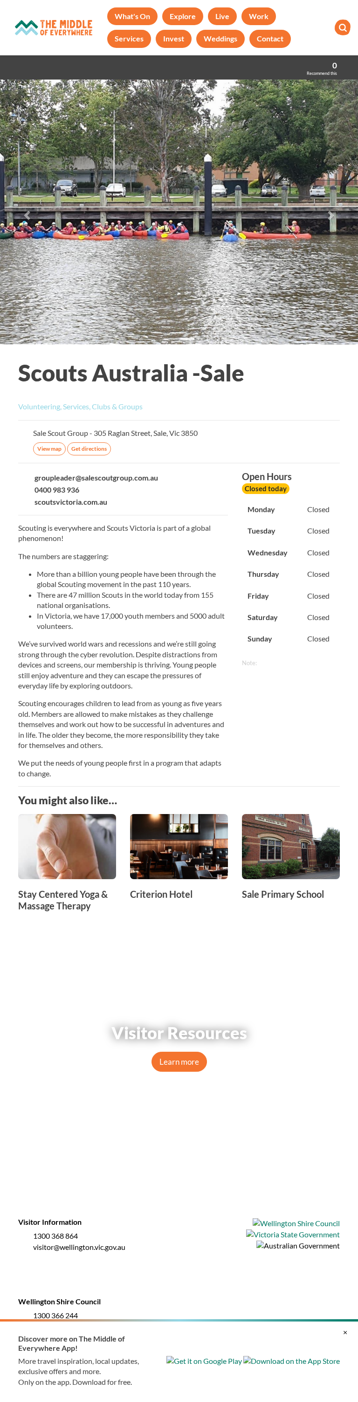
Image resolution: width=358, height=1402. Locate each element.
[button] (27, 215)
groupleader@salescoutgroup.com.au (96, 477)
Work (258, 16)
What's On (132, 16)
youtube (199, 1167)
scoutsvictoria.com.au (70, 501)
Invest (173, 38)
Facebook (334, 407)
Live (222, 16)
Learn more (179, 1062)
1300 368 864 (55, 1235)
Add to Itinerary (335, 367)
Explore (183, 16)
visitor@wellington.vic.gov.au (79, 1246)
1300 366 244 (55, 1315)
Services (129, 38)
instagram (179, 1167)
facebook (159, 1167)
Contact (270, 38)
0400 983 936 (56, 489)
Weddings (220, 38)
